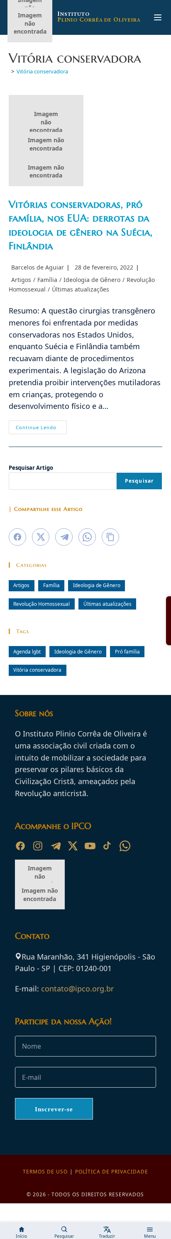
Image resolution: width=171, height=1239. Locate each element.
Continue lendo (41, 428)
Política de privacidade (111, 1171)
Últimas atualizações (80, 289)
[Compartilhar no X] (40, 537)
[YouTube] (90, 846)
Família (47, 280)
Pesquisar (139, 480)
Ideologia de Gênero (92, 280)
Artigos (21, 280)
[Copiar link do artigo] (110, 537)
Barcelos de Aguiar (37, 267)
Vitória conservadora (42, 71)
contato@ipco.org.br (77, 989)
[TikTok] (107, 846)
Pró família (127, 651)
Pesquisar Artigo (31, 467)
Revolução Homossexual (41, 603)
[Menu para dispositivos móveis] (158, 17)
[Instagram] (37, 846)
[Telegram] (55, 846)
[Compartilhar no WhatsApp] (87, 537)
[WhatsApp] (125, 846)
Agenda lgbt (27, 651)
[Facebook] (20, 846)
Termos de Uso (45, 1171)
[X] (72, 846)
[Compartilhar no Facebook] (17, 537)
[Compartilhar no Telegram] (64, 537)
